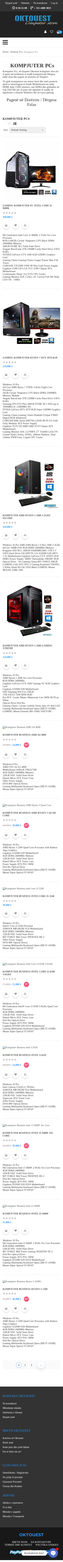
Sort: (6, 130)
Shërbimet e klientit (12, 1412)
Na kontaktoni (10, 1403)
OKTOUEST (31, 1534)
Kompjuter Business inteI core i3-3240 (28, 896)
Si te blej (7, 1507)
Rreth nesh (8, 1442)
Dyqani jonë (9, 1417)
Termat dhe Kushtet (12, 1486)
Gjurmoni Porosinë (12, 1481)
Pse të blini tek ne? (12, 1451)
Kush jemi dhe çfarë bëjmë (16, 1447)
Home (6, 52)
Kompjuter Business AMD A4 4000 (24, 735)
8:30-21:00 (21, 8)
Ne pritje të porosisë (13, 1477)
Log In (54, 3)
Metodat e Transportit (13, 1516)
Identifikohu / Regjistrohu (15, 1472)
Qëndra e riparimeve (13, 1502)
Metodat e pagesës (11, 1512)
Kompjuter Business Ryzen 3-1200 (25, 1289)
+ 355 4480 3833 (42, 8)
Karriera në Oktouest (13, 1438)
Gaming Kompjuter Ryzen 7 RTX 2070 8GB (30, 357)
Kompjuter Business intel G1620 (24, 1055)
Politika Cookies (47, 1545)
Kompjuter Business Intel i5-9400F (26, 1213)
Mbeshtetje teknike (12, 1408)
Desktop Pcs (16, 52)
